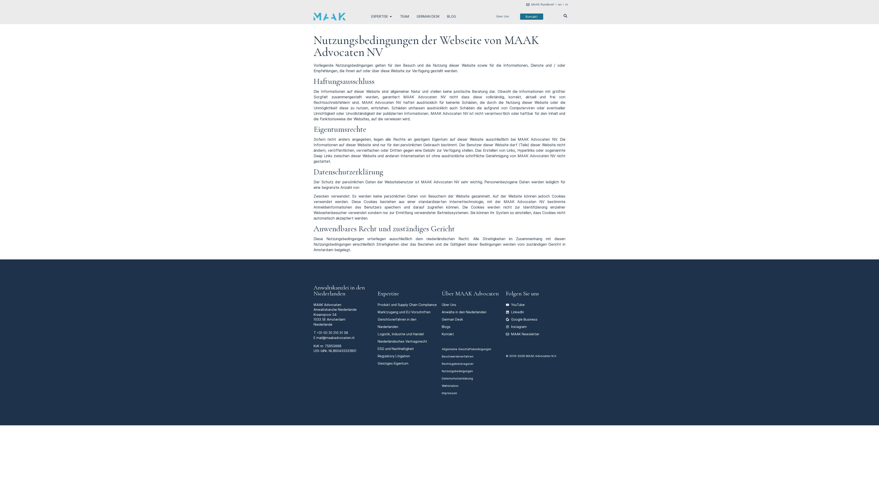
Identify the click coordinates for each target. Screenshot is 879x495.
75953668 (333, 346)
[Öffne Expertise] (390, 16)
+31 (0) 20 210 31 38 (332, 333)
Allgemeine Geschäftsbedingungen (466, 349)
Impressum (449, 393)
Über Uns (502, 16)
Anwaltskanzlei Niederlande (335, 309)
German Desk (452, 319)
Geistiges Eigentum (393, 363)
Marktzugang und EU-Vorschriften (404, 312)
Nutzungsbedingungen (457, 371)
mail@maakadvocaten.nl (335, 338)
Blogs (446, 327)
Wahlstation (450, 386)
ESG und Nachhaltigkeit (396, 349)
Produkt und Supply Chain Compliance (407, 305)
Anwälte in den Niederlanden (464, 312)
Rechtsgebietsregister (458, 364)
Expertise (388, 293)
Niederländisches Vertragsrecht (402, 341)
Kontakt (448, 334)
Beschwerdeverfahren (457, 356)
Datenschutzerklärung (457, 378)
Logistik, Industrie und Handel (401, 334)
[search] (565, 16)
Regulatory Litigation (394, 356)
